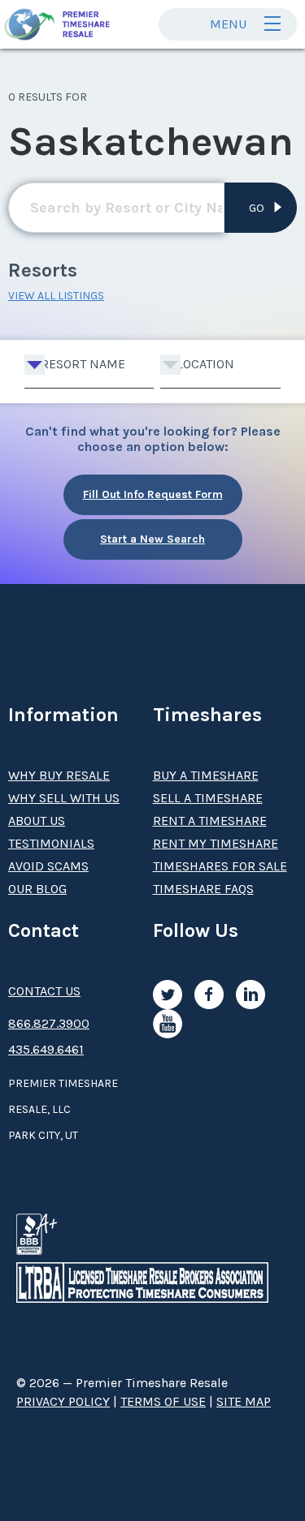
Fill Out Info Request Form (153, 494)
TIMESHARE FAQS (203, 888)
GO (256, 208)
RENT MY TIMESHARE (215, 843)
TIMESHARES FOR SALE (220, 866)
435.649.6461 (46, 1049)
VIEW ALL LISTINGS (56, 296)
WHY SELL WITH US (64, 798)
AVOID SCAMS (48, 866)
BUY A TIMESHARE (206, 775)
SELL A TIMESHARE (208, 798)
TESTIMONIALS (51, 843)
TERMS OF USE (163, 1401)
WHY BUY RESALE (59, 775)
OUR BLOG (37, 888)
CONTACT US (44, 991)
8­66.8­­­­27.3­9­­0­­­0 (48, 1023)
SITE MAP (243, 1401)
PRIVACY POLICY (63, 1401)
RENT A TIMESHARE (210, 820)
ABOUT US (36, 820)
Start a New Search (152, 539)
